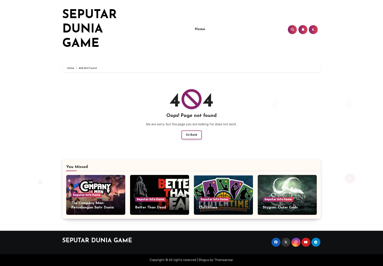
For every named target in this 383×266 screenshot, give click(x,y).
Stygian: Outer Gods (280, 207)
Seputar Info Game (86, 195)
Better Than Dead (150, 207)
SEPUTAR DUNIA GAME (89, 29)
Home (200, 29)
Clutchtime (208, 207)
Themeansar (223, 260)
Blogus (204, 260)
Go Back (191, 134)
